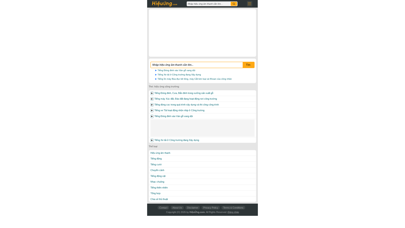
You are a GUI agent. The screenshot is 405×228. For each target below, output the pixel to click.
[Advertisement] (202, 33)
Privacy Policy (210, 207)
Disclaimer (192, 207)
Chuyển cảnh (157, 170)
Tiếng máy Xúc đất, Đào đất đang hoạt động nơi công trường (185, 98)
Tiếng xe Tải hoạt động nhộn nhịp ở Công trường (179, 110)
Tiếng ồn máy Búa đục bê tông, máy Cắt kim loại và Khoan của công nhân (195, 79)
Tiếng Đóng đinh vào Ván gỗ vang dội (176, 70)
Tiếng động (156, 158)
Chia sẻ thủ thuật (159, 199)
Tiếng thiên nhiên (159, 187)
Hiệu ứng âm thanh (160, 153)
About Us (177, 207)
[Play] (152, 93)
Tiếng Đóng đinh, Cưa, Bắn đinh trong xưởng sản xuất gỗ (183, 93)
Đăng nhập (233, 212)
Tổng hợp (155, 193)
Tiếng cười (156, 164)
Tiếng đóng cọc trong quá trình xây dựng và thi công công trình (186, 104)
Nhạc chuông (157, 181)
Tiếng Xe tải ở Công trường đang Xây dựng (179, 74)
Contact (163, 207)
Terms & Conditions (233, 207)
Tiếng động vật (157, 176)
